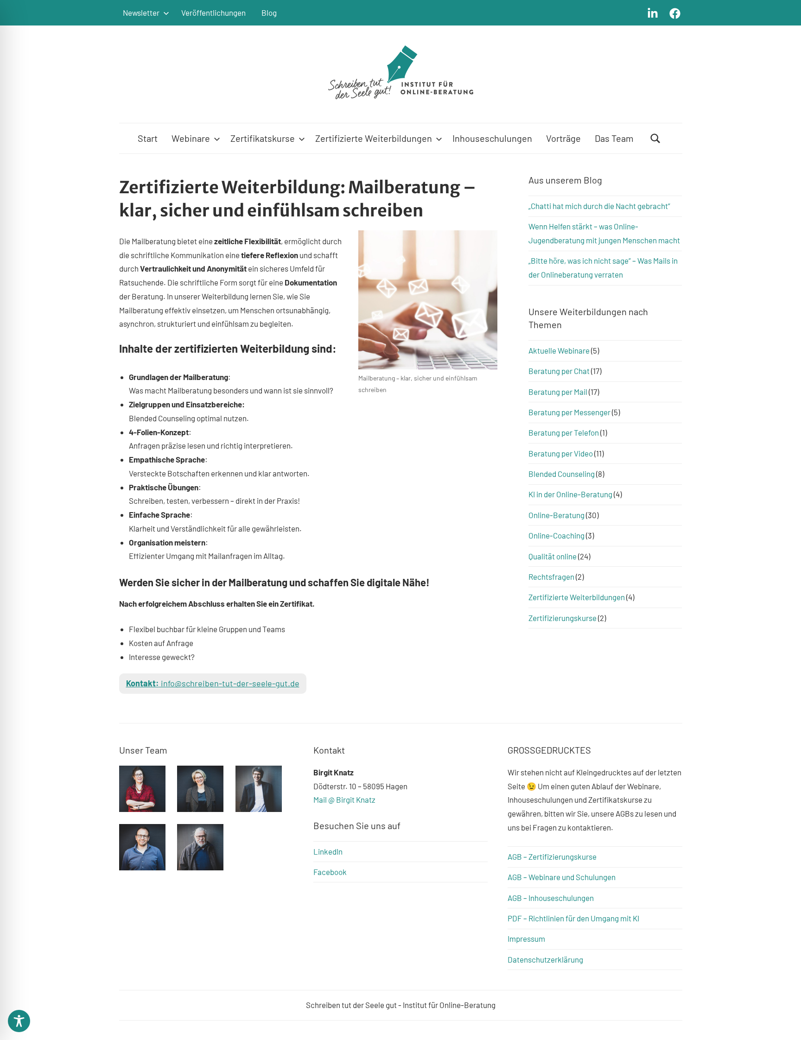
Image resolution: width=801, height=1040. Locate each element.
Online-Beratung (556, 515)
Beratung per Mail (557, 391)
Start (148, 138)
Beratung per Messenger (569, 412)
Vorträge (563, 138)
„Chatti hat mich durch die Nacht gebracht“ (599, 205)
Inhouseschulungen (492, 138)
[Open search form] (655, 138)
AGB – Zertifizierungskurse (552, 856)
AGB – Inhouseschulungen (551, 897)
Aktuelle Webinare (559, 350)
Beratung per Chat (559, 370)
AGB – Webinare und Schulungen (562, 876)
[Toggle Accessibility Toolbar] (19, 1021)
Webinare (191, 138)
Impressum (526, 938)
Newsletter (141, 12)
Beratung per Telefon (563, 432)
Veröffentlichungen (213, 12)
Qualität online (552, 556)
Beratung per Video (560, 453)
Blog (269, 12)
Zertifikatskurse (262, 138)
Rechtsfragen (551, 576)
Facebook (330, 871)
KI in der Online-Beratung (570, 494)
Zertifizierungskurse (562, 617)
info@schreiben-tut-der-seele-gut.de (212, 683)
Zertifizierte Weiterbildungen (373, 138)
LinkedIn (328, 851)
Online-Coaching (556, 535)
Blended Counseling (561, 473)
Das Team (614, 138)
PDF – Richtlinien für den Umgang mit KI (573, 918)
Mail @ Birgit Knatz (344, 799)
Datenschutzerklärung (545, 959)
